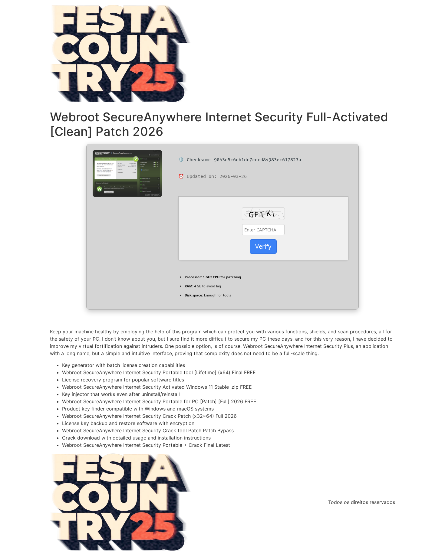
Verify (263, 246)
